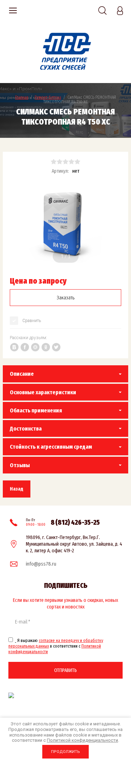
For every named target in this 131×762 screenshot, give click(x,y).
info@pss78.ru (41, 564)
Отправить (65, 670)
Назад (16, 489)
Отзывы (20, 465)
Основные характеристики (43, 392)
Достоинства (26, 428)
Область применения (36, 410)
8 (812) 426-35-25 (75, 522)
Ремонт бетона (48, 97)
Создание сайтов (97, 695)
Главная (21, 97)
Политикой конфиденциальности (82, 740)
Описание (22, 374)
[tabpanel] (65, 224)
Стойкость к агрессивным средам (51, 446)
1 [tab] (62, 256)
